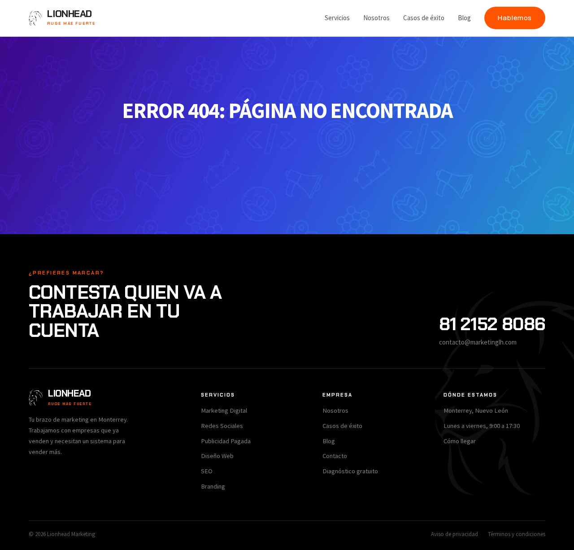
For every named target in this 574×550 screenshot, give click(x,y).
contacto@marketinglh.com (478, 342)
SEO (207, 471)
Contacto (334, 456)
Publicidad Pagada (226, 441)
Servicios (337, 17)
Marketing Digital (224, 410)
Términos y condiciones (516, 534)
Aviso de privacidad (454, 534)
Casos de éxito (423, 17)
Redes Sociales (222, 426)
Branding (213, 486)
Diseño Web (217, 456)
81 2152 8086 (492, 324)
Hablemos (515, 17)
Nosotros (376, 17)
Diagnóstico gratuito (350, 471)
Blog (464, 17)
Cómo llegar (460, 441)
